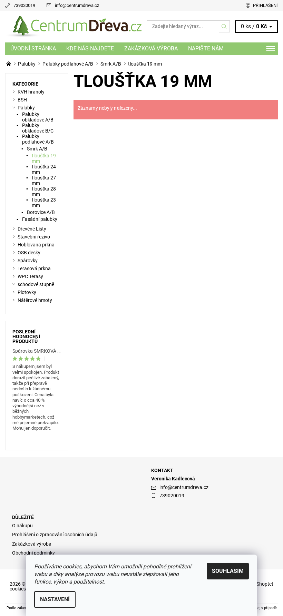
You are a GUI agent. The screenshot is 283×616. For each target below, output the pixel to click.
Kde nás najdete (90, 48)
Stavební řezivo (34, 236)
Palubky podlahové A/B (38, 139)
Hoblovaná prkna (36, 244)
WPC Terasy (30, 276)
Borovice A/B (41, 212)
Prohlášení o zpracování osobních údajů (54, 534)
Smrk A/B (37, 148)
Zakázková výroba (151, 48)
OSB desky (29, 252)
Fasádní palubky (39, 219)
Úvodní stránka (33, 48)
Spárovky (28, 260)
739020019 (24, 5)
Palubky (26, 107)
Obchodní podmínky (33, 553)
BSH (22, 99)
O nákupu (22, 525)
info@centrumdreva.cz (77, 5)
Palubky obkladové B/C (37, 128)
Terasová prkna (34, 268)
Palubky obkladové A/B (37, 117)
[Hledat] (224, 26)
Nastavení (55, 599)
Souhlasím (228, 571)
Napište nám (206, 48)
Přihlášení (265, 5)
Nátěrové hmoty (35, 300)
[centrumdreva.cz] (73, 26)
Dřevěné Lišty (32, 229)
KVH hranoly (31, 92)
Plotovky (27, 292)
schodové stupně (36, 284)
